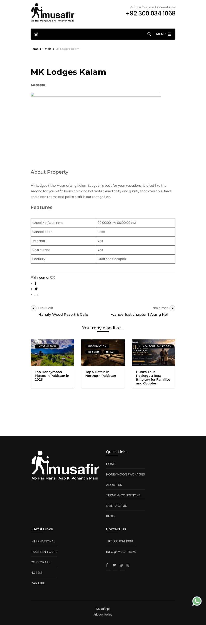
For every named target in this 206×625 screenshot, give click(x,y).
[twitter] (36, 289)
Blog (110, 516)
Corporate (40, 562)
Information (47, 346)
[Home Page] (36, 34)
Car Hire (38, 583)
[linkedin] (36, 294)
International (43, 541)
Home (110, 464)
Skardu (93, 352)
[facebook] (35, 283)
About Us (114, 485)
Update (111, 352)
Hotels (36, 572)
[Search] (149, 34)
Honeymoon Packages (125, 474)
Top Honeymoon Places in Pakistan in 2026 (52, 375)
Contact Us (116, 505)
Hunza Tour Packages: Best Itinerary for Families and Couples (153, 377)
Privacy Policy (103, 614)
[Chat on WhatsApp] (197, 602)
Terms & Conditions (123, 495)
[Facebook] (108, 565)
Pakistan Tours (44, 551)
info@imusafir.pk (121, 551)
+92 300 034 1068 (119, 541)
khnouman (41, 277)
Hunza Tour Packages (155, 346)
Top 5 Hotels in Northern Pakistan (100, 374)
